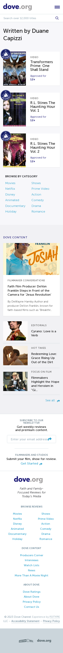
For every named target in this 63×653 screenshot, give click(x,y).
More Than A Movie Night (31, 575)
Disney (10, 194)
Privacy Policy (32, 601)
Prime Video (40, 188)
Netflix (10, 188)
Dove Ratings (31, 591)
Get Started (29, 463)
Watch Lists (31, 565)
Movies (10, 183)
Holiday (10, 211)
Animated (12, 200)
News (31, 570)
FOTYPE (55, 616)
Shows (36, 183)
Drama (36, 206)
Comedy (37, 200)
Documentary (15, 206)
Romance (38, 211)
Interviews (31, 560)
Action (36, 194)
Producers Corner (31, 555)
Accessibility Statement (25, 621)
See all (51, 400)
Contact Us (31, 606)
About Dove (31, 596)
